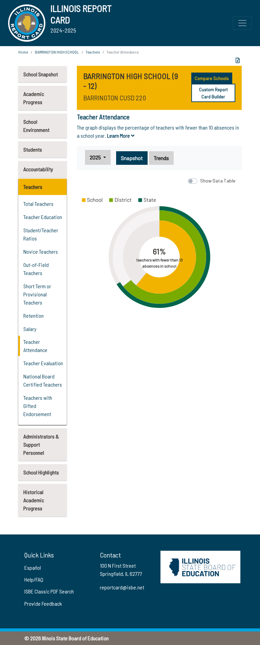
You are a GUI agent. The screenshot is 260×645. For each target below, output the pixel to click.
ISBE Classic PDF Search (49, 591)
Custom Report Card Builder (213, 92)
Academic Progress (33, 98)
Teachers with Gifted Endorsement (37, 405)
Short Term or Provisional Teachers (37, 294)
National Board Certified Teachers (42, 380)
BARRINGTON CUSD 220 (114, 98)
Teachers (32, 186)
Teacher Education (42, 217)
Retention (33, 315)
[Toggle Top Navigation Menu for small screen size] (242, 23)
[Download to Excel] (238, 60)
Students (32, 149)
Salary (30, 329)
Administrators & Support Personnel (41, 444)
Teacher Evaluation (43, 363)
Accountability (38, 169)
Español (32, 567)
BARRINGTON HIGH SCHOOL (57, 52)
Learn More (119, 135)
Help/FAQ (33, 579)
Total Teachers (38, 203)
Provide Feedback (43, 603)
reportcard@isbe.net (122, 587)
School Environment (36, 125)
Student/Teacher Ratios (40, 234)
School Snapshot (40, 74)
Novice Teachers (40, 251)
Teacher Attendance (35, 345)
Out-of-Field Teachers (36, 268)
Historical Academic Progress (33, 500)
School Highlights (41, 472)
